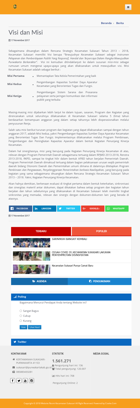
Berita (120, 23)
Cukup (27, 315)
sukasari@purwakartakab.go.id (34, 367)
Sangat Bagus (31, 310)
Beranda (106, 23)
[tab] (41, 231)
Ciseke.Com (110, 403)
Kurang (27, 320)
